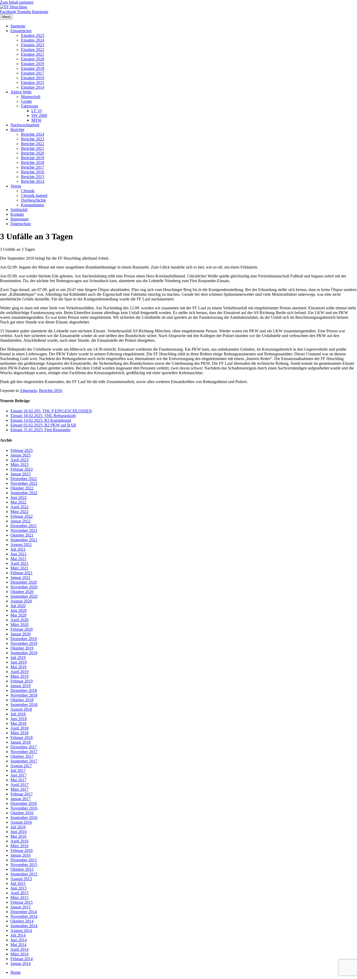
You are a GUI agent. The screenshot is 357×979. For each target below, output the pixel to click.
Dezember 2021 (23, 525)
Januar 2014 (20, 963)
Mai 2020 (18, 615)
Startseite (17, 26)
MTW (36, 120)
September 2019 (23, 653)
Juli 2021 (18, 549)
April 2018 (19, 728)
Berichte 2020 (32, 153)
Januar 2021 (20, 577)
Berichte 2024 (32, 134)
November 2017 (23, 751)
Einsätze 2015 (32, 82)
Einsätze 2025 (32, 35)
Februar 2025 (21, 450)
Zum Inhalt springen (16, 2)
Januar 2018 (20, 742)
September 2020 (23, 596)
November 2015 (23, 864)
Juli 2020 (18, 606)
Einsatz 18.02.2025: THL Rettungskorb (43, 415)
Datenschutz (20, 223)
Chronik (27, 191)
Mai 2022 (18, 502)
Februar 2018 (21, 737)
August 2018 (21, 709)
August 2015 (21, 878)
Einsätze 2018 (32, 68)
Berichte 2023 (32, 139)
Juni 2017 (18, 775)
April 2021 (19, 563)
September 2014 (23, 926)
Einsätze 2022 (32, 49)
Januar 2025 (20, 455)
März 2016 (19, 846)
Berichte (17, 129)
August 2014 (21, 930)
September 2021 (23, 540)
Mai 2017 (18, 780)
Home (15, 972)
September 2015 (23, 874)
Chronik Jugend (34, 195)
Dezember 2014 (23, 911)
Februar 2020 (21, 629)
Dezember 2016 (23, 803)
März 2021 (19, 568)
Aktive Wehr (21, 92)
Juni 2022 (18, 497)
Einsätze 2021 (32, 54)
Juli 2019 (18, 657)
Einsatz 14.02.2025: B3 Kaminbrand (40, 420)
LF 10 (36, 111)
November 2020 (23, 587)
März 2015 (19, 897)
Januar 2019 (20, 686)
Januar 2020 (20, 634)
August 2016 (21, 822)
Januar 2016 (20, 855)
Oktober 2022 (21, 488)
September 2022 (23, 493)
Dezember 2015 (23, 860)
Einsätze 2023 (32, 45)
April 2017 (19, 784)
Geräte (26, 101)
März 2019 (19, 676)
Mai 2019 (18, 667)
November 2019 (23, 643)
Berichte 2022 (32, 143)
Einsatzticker (21, 31)
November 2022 (23, 483)
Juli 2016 (18, 827)
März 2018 (19, 733)
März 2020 (19, 624)
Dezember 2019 (23, 638)
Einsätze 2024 (32, 40)
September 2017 (23, 761)
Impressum (19, 219)
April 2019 (19, 671)
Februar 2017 (21, 794)
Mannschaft (30, 96)
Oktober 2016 (21, 813)
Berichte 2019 (32, 158)
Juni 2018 (18, 718)
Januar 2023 (20, 474)
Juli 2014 (18, 935)
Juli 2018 (18, 714)
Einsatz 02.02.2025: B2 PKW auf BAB (43, 425)
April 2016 (19, 841)
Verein (15, 186)
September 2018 (23, 704)
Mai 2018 (18, 723)
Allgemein (28, 390)
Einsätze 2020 (32, 59)
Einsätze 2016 (32, 78)
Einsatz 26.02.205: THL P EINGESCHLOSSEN (51, 411)
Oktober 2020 (21, 591)
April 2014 (19, 949)
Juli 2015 (18, 883)
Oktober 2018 (21, 700)
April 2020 (19, 620)
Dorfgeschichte (33, 200)
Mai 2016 (18, 836)
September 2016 (23, 817)
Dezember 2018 (23, 690)
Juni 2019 (18, 662)
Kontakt (17, 214)
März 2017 (19, 789)
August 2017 (21, 766)
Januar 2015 (20, 907)
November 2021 (23, 530)
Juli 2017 (18, 770)
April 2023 (19, 460)
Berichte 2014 (32, 181)
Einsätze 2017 (32, 73)
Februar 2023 (21, 469)
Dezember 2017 (23, 747)
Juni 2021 (18, 554)
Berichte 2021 (32, 148)
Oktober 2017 (21, 756)
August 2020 (21, 601)
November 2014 (23, 916)
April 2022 (19, 507)
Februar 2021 (21, 573)
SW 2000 (39, 115)
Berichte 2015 (32, 176)
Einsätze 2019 (32, 63)
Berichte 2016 (32, 172)
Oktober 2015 (21, 869)
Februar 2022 (21, 516)
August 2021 (21, 544)
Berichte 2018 (32, 162)
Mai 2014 (18, 944)
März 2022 (19, 511)
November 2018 (23, 695)
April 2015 (19, 893)
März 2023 (19, 464)
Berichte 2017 (32, 167)
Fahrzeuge (29, 106)
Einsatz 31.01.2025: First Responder (40, 430)
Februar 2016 (21, 850)
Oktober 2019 (21, 648)
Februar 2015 (21, 902)
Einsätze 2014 (32, 87)
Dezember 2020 (23, 582)
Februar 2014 (21, 959)
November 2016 (23, 808)
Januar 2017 (20, 798)
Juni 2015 (18, 888)
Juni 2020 (18, 610)
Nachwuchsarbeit (24, 125)
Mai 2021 (18, 558)
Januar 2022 (20, 521)
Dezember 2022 (23, 478)
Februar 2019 (21, 681)
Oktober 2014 (21, 921)
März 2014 (19, 954)
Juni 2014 (18, 940)
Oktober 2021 (21, 535)
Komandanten (32, 205)
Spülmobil (18, 209)
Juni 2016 (18, 831)
